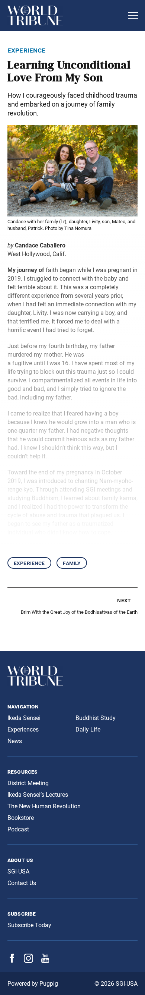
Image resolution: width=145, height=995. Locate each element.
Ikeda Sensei (24, 717)
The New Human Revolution (44, 806)
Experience (29, 562)
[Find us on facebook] (11, 960)
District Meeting (28, 783)
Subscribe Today (29, 925)
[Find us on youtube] (45, 960)
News (14, 741)
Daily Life (87, 729)
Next (123, 600)
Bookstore (20, 817)
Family (72, 562)
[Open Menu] (133, 15)
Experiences (23, 729)
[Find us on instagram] (28, 960)
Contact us (21, 883)
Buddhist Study (95, 717)
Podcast (18, 829)
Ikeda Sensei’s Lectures (37, 794)
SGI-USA (18, 871)
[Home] (65, 15)
